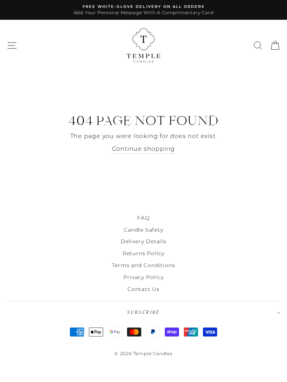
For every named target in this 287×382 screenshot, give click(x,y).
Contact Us (143, 289)
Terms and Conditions (143, 265)
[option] (143, 10)
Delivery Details (143, 241)
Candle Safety (143, 230)
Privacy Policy (143, 277)
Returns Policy (143, 253)
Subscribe (143, 312)
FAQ (143, 218)
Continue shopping (143, 148)
